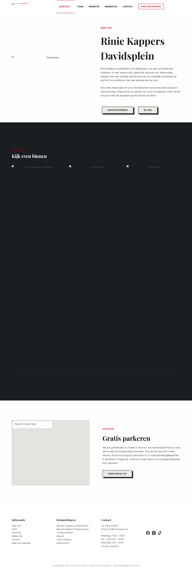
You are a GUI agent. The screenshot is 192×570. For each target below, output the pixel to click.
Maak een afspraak (21, 543)
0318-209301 (111, 525)
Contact (128, 6)
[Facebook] (148, 533)
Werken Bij (111, 6)
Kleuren (60, 536)
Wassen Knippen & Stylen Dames (73, 529)
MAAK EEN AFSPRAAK (151, 6)
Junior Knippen (64, 539)
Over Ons (16, 525)
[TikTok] (160, 533)
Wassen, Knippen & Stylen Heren (72, 525)
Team (80, 6)
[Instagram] (154, 533)
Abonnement (63, 543)
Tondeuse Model (65, 532)
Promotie (94, 6)
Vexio (137, 565)
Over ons (64, 6)
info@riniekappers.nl (118, 529)
